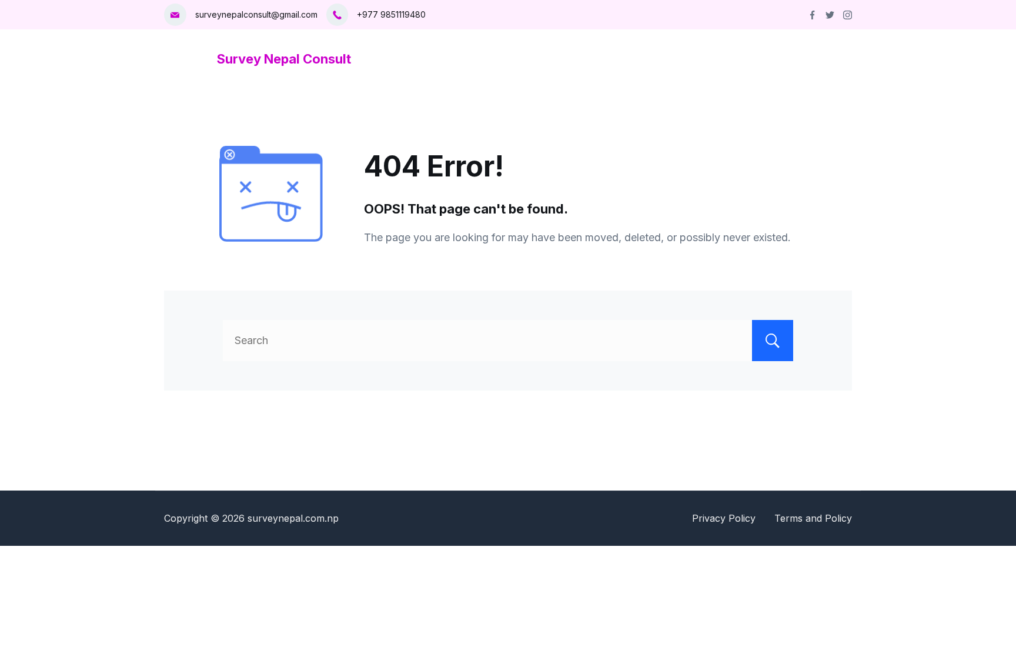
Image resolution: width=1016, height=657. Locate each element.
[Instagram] (847, 15)
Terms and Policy (813, 518)
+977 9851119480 (391, 14)
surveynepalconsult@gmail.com (256, 14)
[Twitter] (829, 15)
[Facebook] (812, 15)
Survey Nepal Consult (284, 58)
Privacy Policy (724, 518)
